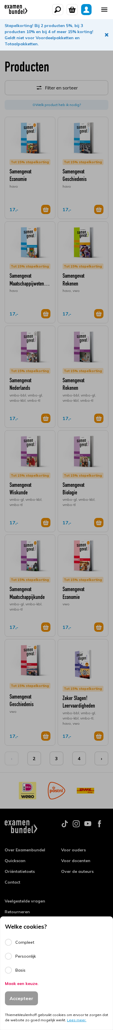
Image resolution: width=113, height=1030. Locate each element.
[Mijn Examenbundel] (86, 9)
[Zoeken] (57, 9)
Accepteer (21, 998)
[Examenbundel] (16, 9)
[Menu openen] (104, 9)
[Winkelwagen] (72, 9)
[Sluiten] (106, 35)
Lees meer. (76, 1020)
